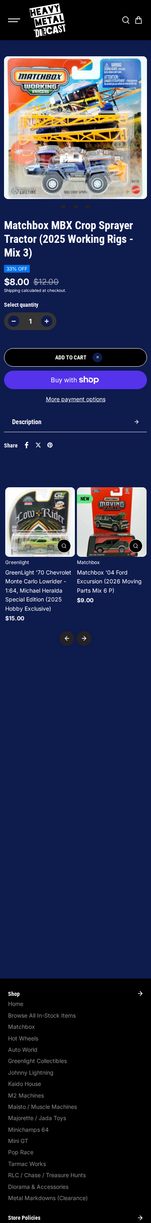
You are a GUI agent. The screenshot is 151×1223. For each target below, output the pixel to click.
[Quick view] (64, 546)
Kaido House (24, 1083)
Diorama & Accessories (38, 1186)
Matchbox (21, 1026)
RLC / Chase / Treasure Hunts (47, 1175)
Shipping (12, 290)
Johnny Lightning (31, 1072)
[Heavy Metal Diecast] (48, 20)
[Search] (125, 20)
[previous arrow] (67, 638)
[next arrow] (84, 638)
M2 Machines (26, 1095)
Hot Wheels (23, 1038)
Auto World (22, 1049)
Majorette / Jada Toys (37, 1117)
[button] (138, 20)
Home (15, 1003)
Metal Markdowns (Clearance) (48, 1197)
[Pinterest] (50, 445)
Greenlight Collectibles (37, 1060)
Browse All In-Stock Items (42, 1015)
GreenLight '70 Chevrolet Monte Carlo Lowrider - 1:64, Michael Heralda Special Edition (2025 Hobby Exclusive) (38, 590)
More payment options (75, 399)
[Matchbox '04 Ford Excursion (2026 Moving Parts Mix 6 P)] (112, 522)
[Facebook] (26, 445)
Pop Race (20, 1152)
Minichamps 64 (28, 1129)
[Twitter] (38, 445)
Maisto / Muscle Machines (42, 1106)
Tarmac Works (27, 1163)
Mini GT (18, 1140)
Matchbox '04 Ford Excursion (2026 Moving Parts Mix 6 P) (109, 581)
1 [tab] (63, 207)
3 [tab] (88, 207)
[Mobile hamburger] (15, 20)
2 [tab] (75, 207)
